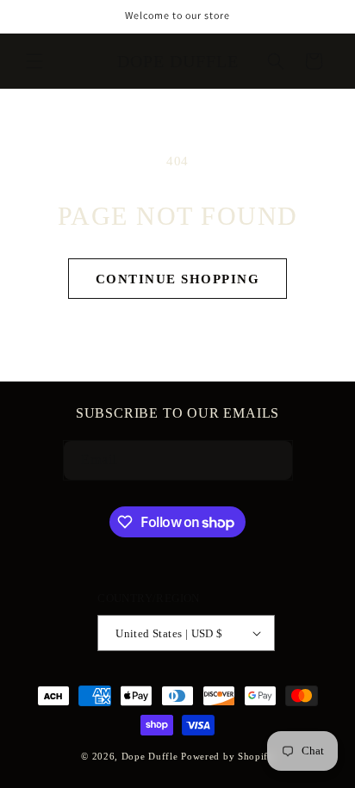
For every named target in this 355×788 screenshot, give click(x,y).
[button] (34, 61)
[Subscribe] (264, 460)
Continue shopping (178, 279)
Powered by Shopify (227, 756)
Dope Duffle (149, 756)
